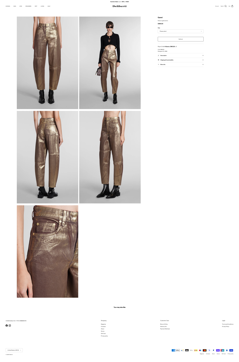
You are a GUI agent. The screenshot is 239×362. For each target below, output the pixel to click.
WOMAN (8, 6)
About (102, 329)
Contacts (103, 326)
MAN (15, 6)
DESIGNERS (28, 6)
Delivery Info (163, 326)
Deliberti (11, 354)
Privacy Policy (225, 326)
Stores (102, 331)
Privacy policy (104, 336)
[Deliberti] (119, 6)
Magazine (103, 324)
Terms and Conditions (227, 324)
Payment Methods (165, 329)
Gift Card (103, 333)
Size (159, 28)
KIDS (21, 6)
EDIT (36, 6)
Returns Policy (164, 324)
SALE (49, 6)
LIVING (42, 6)
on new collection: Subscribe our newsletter (119, 1)
